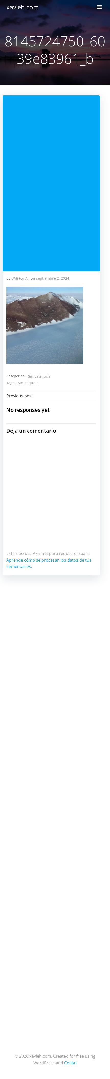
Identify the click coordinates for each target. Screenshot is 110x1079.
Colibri (70, 1063)
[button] (44, 325)
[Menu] (99, 7)
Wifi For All (21, 278)
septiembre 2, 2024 (52, 278)
